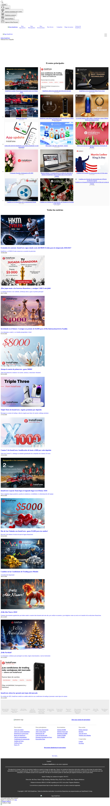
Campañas (59, 27)
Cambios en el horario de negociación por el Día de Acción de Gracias (92, 182)
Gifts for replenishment (20, 737)
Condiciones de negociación (21, 739)
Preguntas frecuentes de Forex (44, 737)
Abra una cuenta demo (24, 55)
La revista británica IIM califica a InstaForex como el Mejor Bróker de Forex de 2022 (92, 119)
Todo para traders (19, 729)
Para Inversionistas (41, 27)
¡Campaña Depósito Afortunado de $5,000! (21, 173)
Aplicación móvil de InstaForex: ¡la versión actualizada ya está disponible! (21, 146)
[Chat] (55, 803)
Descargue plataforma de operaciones (55, 747)
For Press (81, 743)
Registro (81, 731)
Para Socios (50, 27)
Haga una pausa (69, 27)
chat (16, 800)
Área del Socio (83, 733)
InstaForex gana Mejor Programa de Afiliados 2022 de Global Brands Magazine (56, 119)
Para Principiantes (31, 27)
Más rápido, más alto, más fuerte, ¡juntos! (57, 145)
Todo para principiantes (42, 729)
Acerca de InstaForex (78, 27)
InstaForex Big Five (21, 118)
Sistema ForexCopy (62, 731)
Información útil (40, 733)
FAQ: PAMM (61, 737)
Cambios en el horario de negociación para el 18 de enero (92, 173)
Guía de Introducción (41, 735)
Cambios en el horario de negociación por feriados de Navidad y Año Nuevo (57, 202)
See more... (55, 756)
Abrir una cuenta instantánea (22, 731)
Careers (81, 741)
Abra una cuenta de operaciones (9, 55)
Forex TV (17, 745)
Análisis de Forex (19, 741)
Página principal (83, 729)
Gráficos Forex (18, 743)
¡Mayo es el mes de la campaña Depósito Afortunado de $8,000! (92, 146)
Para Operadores (22, 27)
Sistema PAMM (61, 729)
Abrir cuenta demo (41, 731)
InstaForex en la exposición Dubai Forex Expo (92, 91)
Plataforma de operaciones (21, 733)
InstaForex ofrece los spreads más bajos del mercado (57, 91)
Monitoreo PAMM (62, 733)
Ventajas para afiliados (85, 735)
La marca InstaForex (48, 764)
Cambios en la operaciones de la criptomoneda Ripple (21, 202)
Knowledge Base (40, 739)
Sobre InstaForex (5, 38)
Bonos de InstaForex (19, 735)
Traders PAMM (61, 735)
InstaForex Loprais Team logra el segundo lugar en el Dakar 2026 (21, 91)
